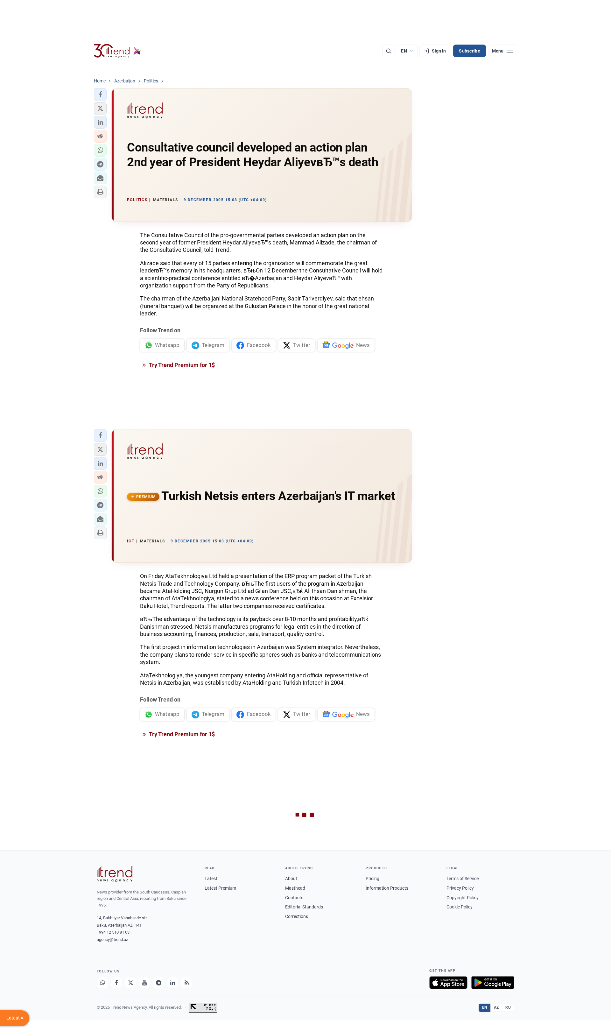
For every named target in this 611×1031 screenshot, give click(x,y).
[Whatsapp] (102, 982)
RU (508, 1007)
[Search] (388, 51)
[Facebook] (116, 982)
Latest (211, 878)
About (291, 878)
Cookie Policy (459, 906)
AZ (496, 1007)
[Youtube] (144, 982)
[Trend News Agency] (114, 874)
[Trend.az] (117, 51)
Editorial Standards (304, 906)
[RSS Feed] (186, 982)
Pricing (372, 878)
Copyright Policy (462, 897)
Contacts (294, 897)
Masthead (295, 888)
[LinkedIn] (172, 982)
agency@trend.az (112, 939)
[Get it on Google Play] (492, 982)
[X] (130, 982)
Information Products (387, 888)
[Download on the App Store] (448, 982)
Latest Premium (220, 888)
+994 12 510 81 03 (113, 932)
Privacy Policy (460, 888)
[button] (100, 94)
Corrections (296, 916)
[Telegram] (158, 982)
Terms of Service (462, 878)
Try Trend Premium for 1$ (181, 365)
